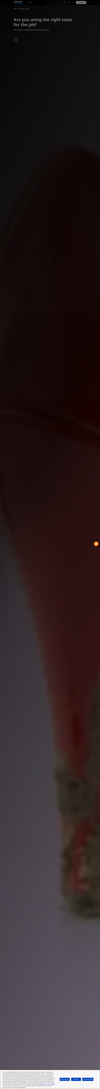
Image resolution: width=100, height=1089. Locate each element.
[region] (50, 1079)
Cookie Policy (41, 1084)
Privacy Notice (51, 1084)
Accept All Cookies (87, 1079)
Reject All (76, 1079)
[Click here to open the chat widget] (96, 543)
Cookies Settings (64, 1079)
